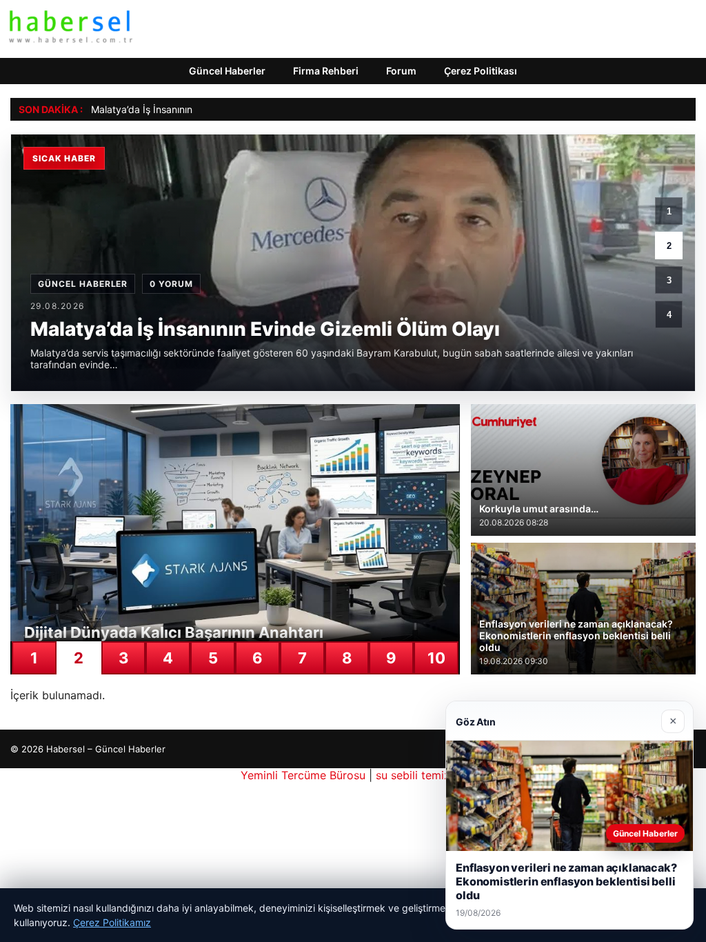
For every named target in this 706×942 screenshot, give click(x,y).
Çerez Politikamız (112, 922)
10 (436, 658)
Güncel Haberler (227, 71)
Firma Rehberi (326, 71)
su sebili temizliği (420, 775)
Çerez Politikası (480, 71)
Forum (401, 71)
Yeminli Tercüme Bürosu (303, 775)
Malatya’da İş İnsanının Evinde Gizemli (176, 109)
